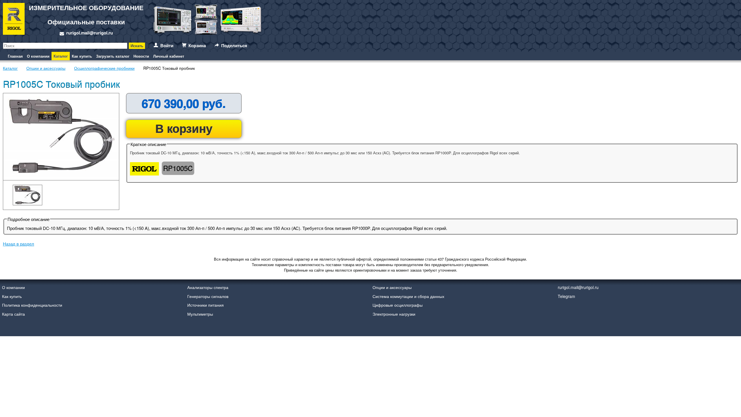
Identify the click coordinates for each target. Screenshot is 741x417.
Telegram (566, 296)
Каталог (61, 56)
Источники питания (205, 305)
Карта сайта (13, 314)
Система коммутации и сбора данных (408, 296)
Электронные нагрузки (394, 314)
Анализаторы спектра (207, 287)
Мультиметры (200, 314)
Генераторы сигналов (207, 296)
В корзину (183, 128)
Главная (15, 56)
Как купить (82, 56)
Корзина (197, 45)
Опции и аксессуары (392, 287)
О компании (38, 56)
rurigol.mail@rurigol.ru (89, 33)
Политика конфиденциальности (32, 305)
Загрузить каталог (112, 56)
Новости (141, 56)
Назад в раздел (18, 244)
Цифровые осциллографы (398, 305)
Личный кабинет (168, 56)
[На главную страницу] (14, 19)
